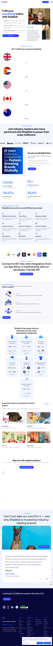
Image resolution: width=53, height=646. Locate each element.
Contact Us (21, 621)
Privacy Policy (38, 619)
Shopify (28, 625)
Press (20, 629)
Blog (20, 623)
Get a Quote (10, 35)
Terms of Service (38, 621)
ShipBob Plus (46, 623)
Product (20, 631)
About (20, 619)
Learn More (32, 168)
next (47, 578)
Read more (12, 353)
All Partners (29, 624)
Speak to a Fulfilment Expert (26, 467)
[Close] (50, 638)
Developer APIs (30, 634)
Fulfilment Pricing (22, 628)
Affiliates (28, 635)
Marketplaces (29, 630)
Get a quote (7, 599)
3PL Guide (46, 634)
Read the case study (44, 546)
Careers (20, 626)
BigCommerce (30, 629)
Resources (21, 624)
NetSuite (28, 632)
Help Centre (21, 633)
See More (46, 403)
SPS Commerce (30, 627)
